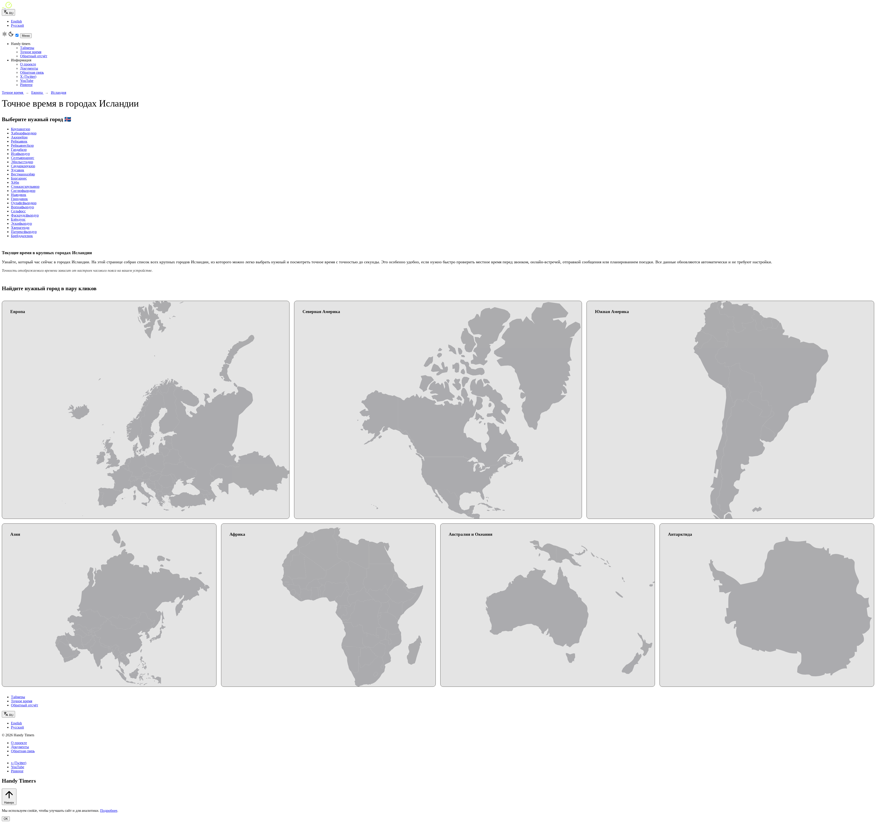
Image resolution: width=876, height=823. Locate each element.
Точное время (30, 52)
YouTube (26, 81)
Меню (26, 35)
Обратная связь (32, 72)
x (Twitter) (18, 763)
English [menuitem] (16, 21)
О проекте (28, 64)
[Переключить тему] (11, 35)
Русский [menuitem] (17, 25)
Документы (29, 68)
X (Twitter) (28, 76)
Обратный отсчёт (33, 56)
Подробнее (108, 811)
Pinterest (26, 85)
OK (6, 818)
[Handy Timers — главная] (438, 5)
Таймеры (27, 48)
